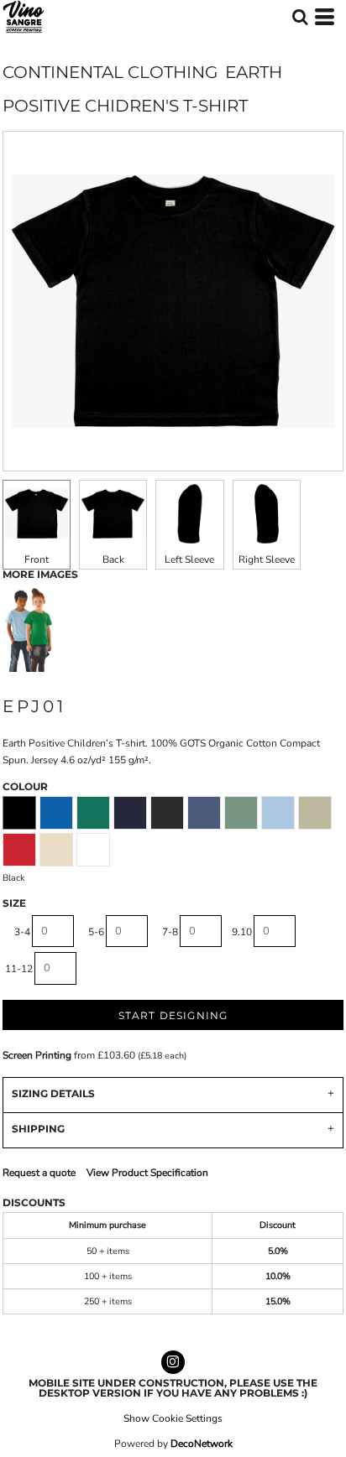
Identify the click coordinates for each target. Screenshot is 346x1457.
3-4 (22, 932)
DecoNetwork (201, 1443)
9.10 (242, 932)
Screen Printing (37, 1055)
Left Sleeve (189, 559)
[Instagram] (173, 1362)
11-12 (19, 969)
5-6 (96, 932)
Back (113, 559)
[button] (299, 16)
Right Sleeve (267, 559)
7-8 (170, 932)
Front (36, 559)
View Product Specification (147, 1172)
